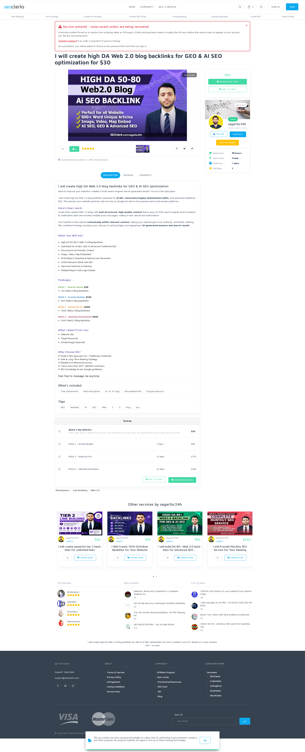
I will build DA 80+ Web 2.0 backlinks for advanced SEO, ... (180, 548)
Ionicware (212, 672)
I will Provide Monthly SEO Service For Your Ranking (230, 548)
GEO (63, 407)
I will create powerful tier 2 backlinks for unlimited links (80, 548)
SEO (94, 407)
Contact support (67, 40)
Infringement (113, 681)
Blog (159, 696)
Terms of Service (116, 672)
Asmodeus (72, 611)
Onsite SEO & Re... (138, 16)
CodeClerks (215, 681)
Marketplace (63, 490)
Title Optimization (69, 391)
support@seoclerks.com (67, 677)
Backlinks (75, 407)
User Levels (163, 677)
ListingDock (216, 685)
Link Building (17, 16)
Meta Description (92, 391)
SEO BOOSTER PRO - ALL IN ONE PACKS (154, 624)
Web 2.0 (95, 490)
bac (137, 407)
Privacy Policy (114, 677)
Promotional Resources (169, 681)
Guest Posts (288, 16)
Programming (179, 16)
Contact (238, 134)
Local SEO (256, 16)
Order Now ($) (183, 480)
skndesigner (73, 592)
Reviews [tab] (128, 175)
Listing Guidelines (116, 686)
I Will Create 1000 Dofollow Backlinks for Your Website (130, 548)
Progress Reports (155, 391)
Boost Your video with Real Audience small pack (224, 614)
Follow (219, 134)
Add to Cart (155, 479)
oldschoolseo (73, 621)
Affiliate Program (166, 672)
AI (86, 407)
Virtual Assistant (219, 16)
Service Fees (113, 691)
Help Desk (69, 672)
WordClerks (216, 695)
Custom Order (227, 142)
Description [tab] (110, 175)
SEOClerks (215, 676)
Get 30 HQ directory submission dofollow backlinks (159, 603)
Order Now (86, 557)
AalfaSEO (72, 601)
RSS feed (162, 686)
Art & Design (52, 16)
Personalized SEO (133, 391)
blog (128, 407)
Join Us (178, 714)
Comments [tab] (145, 175)
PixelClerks (215, 690)
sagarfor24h (237, 124)
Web (104, 407)
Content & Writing (92, 16)
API (159, 691)
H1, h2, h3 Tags (112, 391)
